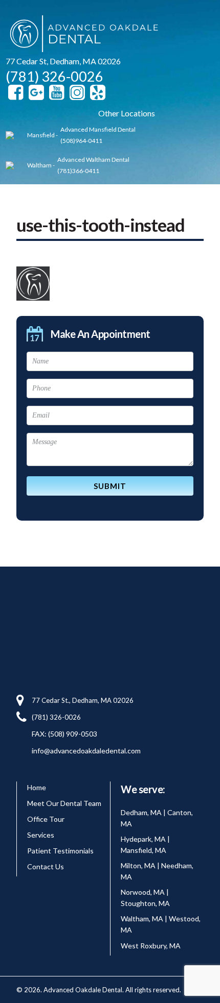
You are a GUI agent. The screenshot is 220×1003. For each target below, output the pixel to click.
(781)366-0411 (78, 171)
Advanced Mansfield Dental (98, 129)
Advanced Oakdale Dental (82, 35)
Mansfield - (42, 135)
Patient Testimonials (60, 850)
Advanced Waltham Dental (93, 159)
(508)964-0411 (81, 140)
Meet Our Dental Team (64, 803)
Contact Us (45, 866)
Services (40, 834)
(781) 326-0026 (54, 76)
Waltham (39, 165)
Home (36, 787)
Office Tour (45, 819)
